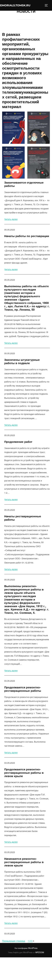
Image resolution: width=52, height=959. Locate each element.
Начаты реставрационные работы (22, 518)
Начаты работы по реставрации (26, 236)
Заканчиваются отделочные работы (24, 184)
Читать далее (11, 219)
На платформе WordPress (26, 948)
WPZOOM (39, 952)
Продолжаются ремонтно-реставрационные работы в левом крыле (24, 773)
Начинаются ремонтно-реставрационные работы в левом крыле (24, 862)
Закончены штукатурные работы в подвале (22, 361)
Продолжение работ (18, 441)
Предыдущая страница (13, 940)
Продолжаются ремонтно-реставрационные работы (22, 689)
